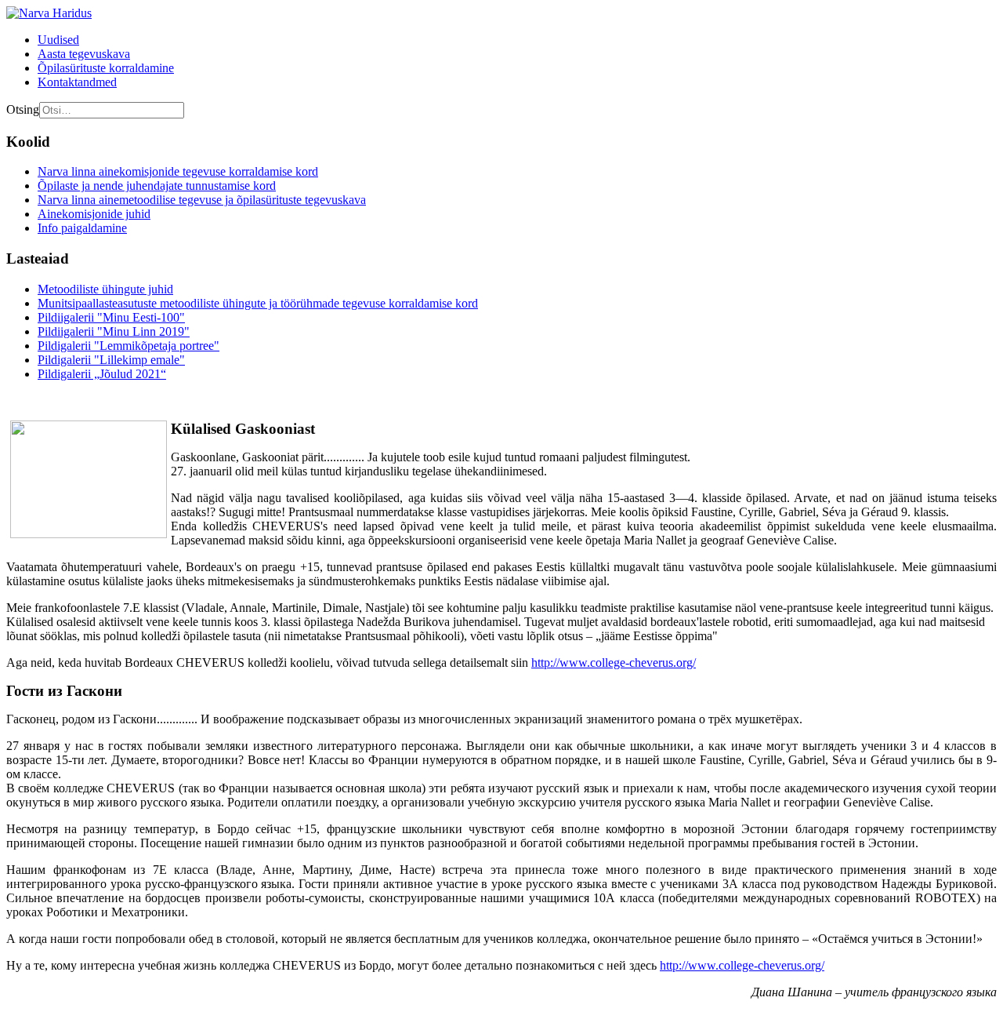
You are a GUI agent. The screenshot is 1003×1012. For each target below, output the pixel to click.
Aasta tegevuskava (84, 53)
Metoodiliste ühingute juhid (105, 289)
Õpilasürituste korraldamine (106, 68)
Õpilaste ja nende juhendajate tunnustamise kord (157, 185)
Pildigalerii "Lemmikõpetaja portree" (128, 345)
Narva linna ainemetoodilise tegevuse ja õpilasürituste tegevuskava (202, 199)
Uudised (58, 39)
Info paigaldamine (82, 228)
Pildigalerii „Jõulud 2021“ (102, 373)
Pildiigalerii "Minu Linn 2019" (114, 331)
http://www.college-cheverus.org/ (613, 662)
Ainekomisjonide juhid (94, 213)
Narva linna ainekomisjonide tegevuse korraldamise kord (178, 171)
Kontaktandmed (77, 82)
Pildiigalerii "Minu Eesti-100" (111, 317)
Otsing (22, 109)
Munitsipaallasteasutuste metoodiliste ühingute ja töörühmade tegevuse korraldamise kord (258, 303)
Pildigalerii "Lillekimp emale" (111, 359)
